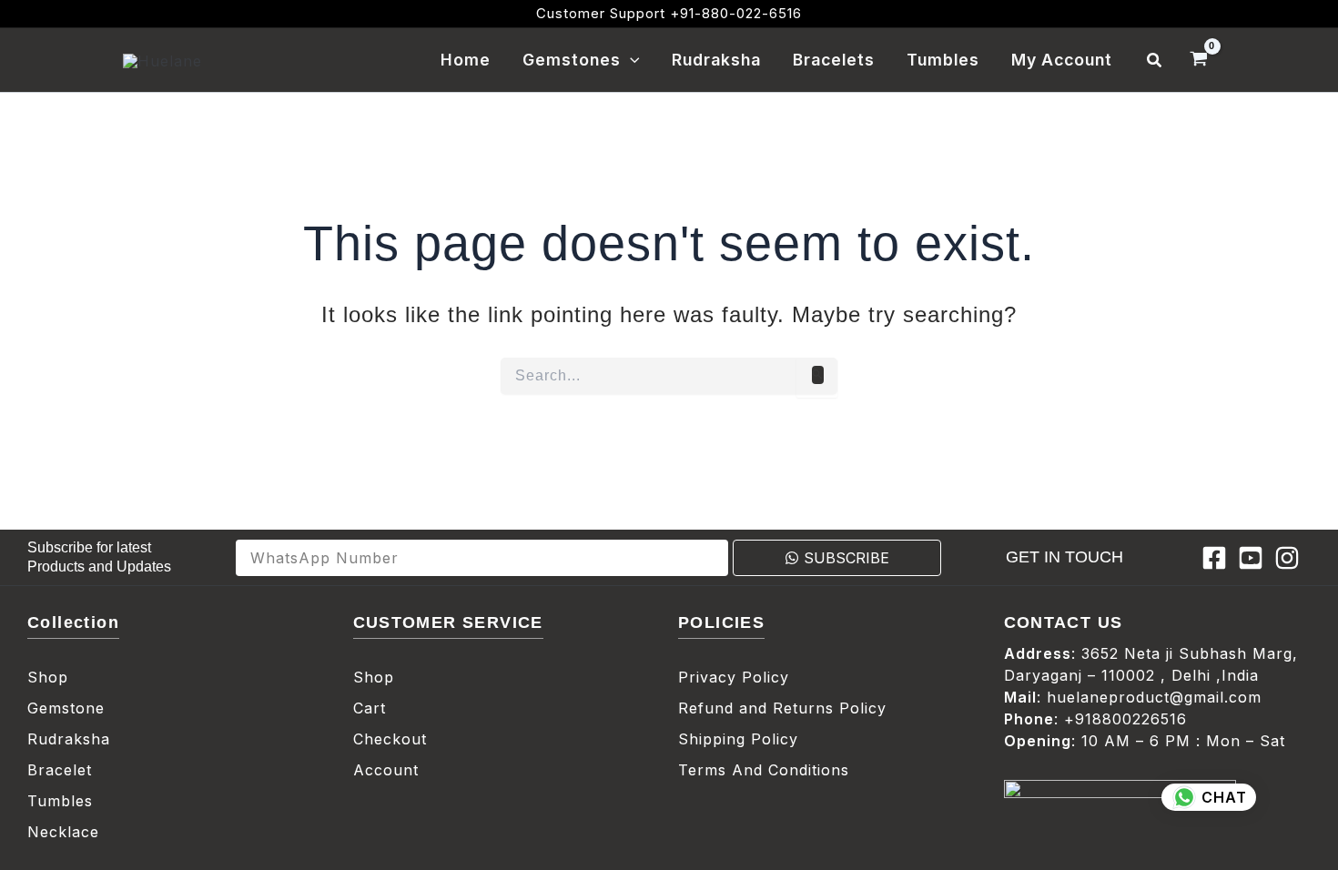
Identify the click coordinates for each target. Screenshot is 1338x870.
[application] (630, 60)
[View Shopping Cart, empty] (1198, 60)
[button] (1155, 60)
